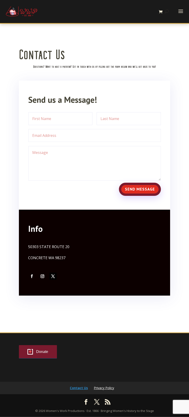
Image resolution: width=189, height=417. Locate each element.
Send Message (140, 189)
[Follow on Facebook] (31, 276)
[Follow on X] (53, 276)
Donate (42, 352)
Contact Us (79, 388)
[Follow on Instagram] (42, 276)
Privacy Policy (104, 388)
